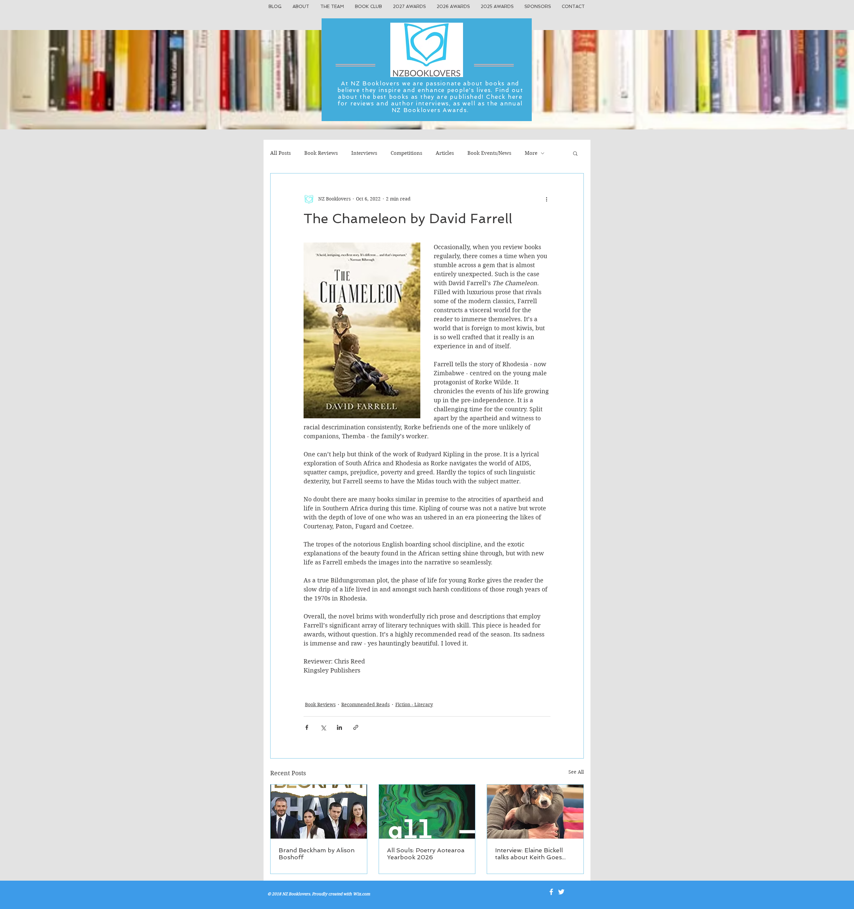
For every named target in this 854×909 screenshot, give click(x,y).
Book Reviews (321, 153)
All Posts (280, 153)
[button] (575, 153)
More (531, 153)
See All (576, 772)
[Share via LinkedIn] (339, 727)
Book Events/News (489, 153)
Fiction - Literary (414, 705)
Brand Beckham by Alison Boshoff (317, 854)
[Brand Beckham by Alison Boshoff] (319, 812)
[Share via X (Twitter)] (323, 727)
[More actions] (546, 199)
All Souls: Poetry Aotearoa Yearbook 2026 (425, 854)
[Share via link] (356, 727)
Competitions (406, 153)
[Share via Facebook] (307, 727)
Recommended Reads (365, 705)
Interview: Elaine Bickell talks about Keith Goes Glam (529, 854)
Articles (445, 153)
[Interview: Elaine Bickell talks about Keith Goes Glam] (535, 812)
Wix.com (361, 893)
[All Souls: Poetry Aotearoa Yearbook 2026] (427, 812)
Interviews (364, 153)
